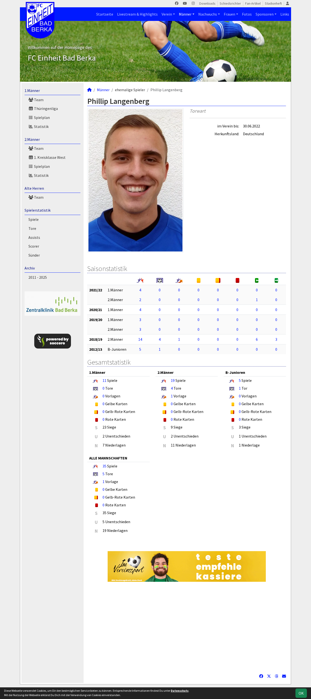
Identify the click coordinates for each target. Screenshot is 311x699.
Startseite (104, 14)
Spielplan (41, 117)
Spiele (33, 219)
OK (301, 693)
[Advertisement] (186, 627)
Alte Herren (34, 188)
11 (104, 380)
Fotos (247, 14)
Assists (34, 237)
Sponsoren (265, 14)
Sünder (34, 255)
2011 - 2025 (37, 277)
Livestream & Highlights (137, 14)
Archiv (30, 268)
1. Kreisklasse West (49, 157)
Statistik (41, 126)
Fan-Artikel (253, 3)
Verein (167, 14)
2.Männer (32, 139)
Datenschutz (180, 690)
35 (104, 466)
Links (284, 14)
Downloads (207, 3)
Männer (185, 14)
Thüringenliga (45, 108)
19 (173, 380)
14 (140, 339)
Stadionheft (273, 3)
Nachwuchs (207, 14)
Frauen (229, 14)
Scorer (33, 246)
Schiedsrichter (230, 3)
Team (38, 99)
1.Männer (32, 90)
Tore (32, 228)
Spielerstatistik (38, 210)
